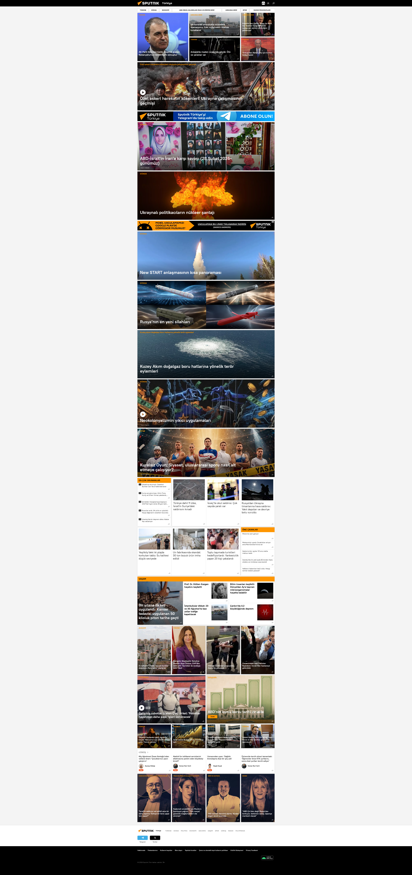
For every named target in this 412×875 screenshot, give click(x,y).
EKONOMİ (142, 628)
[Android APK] (267, 858)
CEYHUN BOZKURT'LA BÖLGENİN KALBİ (153, 776)
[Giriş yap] (268, 3)
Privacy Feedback (252, 850)
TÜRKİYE (142, 15)
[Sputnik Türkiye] (149, 6)
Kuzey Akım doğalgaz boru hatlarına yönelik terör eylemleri (167, 332)
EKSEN (244, 776)
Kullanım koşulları (166, 850)
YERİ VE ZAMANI (214, 776)
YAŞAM (210, 831)
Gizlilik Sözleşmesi (236, 850)
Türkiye (168, 831)
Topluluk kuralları (190, 850)
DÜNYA (143, 124)
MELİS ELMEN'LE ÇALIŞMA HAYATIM (186, 776)
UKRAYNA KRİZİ (196, 15)
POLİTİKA (184, 831)
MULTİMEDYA (143, 677)
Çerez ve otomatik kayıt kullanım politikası (213, 850)
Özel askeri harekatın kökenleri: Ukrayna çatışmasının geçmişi (168, 64)
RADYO (230, 831)
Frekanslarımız (153, 850)
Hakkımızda (141, 850)
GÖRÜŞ (142, 752)
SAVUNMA (202, 831)
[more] (186, 58)
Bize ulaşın (178, 850)
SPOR (142, 431)
